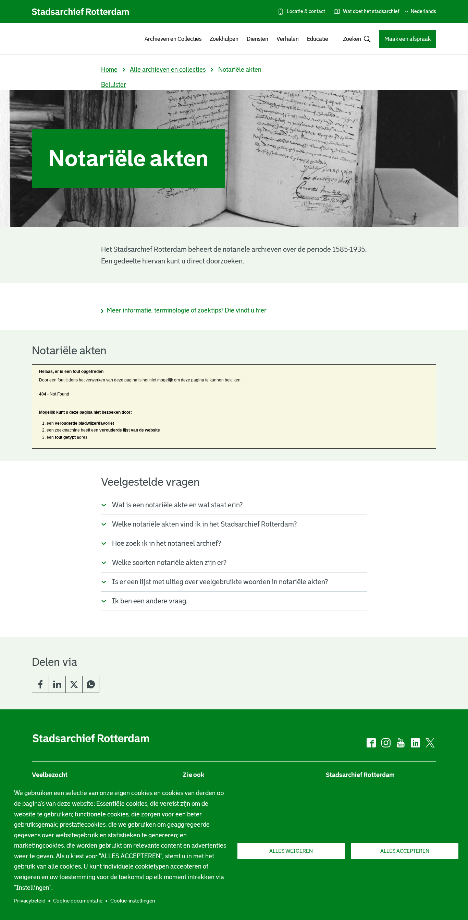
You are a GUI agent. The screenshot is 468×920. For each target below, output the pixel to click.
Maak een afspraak (407, 39)
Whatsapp (91, 684)
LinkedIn (57, 684)
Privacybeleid (30, 901)
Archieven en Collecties (173, 39)
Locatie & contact (306, 11)
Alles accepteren (404, 851)
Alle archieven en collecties (168, 69)
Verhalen (287, 39)
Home (109, 69)
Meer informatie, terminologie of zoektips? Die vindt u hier (187, 310)
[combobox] (353, 39)
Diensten (257, 39)
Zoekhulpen (224, 39)
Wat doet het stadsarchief (371, 11)
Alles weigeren (291, 851)
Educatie (317, 39)
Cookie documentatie (77, 901)
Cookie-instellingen (132, 901)
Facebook (40, 684)
